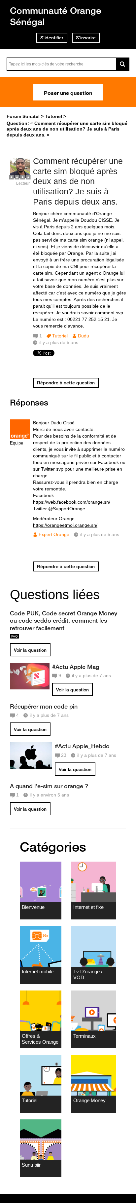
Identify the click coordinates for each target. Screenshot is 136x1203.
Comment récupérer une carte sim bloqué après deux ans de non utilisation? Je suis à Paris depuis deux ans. (78, 181)
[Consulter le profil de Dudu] (20, 176)
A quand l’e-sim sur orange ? (49, 786)
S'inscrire (86, 38)
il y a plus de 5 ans (99, 534)
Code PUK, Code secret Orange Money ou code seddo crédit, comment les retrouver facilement (63, 620)
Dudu (83, 335)
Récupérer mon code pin (44, 706)
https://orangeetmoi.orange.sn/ (65, 525)
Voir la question (30, 650)
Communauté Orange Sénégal (55, 16)
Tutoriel (60, 335)
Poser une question (68, 92)
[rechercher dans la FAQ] (122, 64)
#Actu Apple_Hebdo (82, 746)
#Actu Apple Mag (75, 666)
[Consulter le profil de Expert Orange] (20, 437)
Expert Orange (54, 534)
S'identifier (51, 38)
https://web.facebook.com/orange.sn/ (71, 502)
